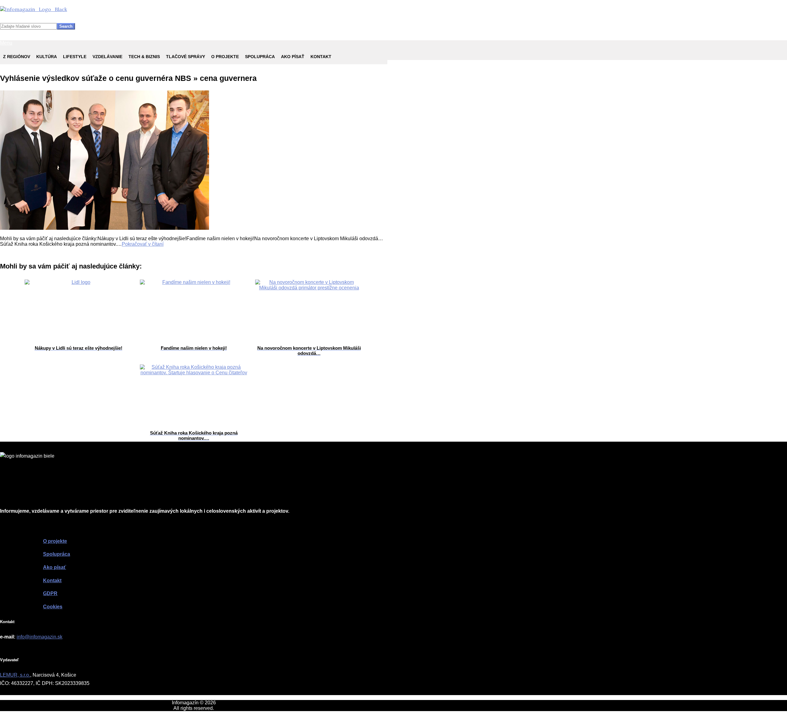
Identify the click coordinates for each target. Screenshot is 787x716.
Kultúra (46, 56)
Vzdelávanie (107, 56)
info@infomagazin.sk (39, 636)
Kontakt (320, 56)
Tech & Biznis (144, 56)
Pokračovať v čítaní (143, 244)
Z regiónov (16, 56)
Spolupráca (260, 56)
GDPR (50, 593)
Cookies (52, 606)
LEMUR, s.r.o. (15, 675)
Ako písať (292, 56)
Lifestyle (74, 56)
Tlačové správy (185, 56)
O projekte (225, 56)
